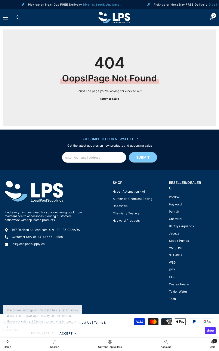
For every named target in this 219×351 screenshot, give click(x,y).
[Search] (18, 17)
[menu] (5, 17)
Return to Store (109, 98)
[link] (54, 344)
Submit (143, 157)
